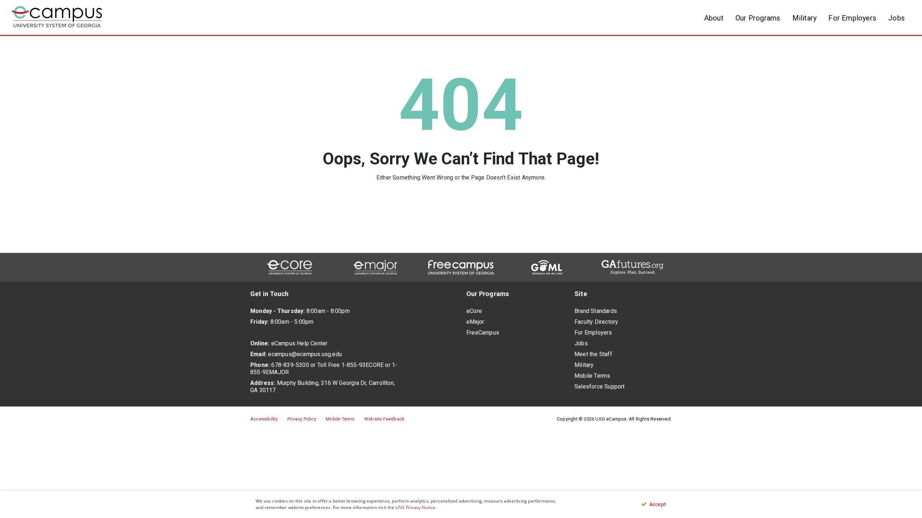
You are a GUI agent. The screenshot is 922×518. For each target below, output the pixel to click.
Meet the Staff (593, 354)
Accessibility (264, 419)
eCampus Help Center (299, 343)
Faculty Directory (596, 321)
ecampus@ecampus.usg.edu (305, 354)
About (714, 18)
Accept (657, 504)
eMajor (475, 321)
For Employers (852, 18)
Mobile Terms (592, 375)
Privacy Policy (301, 419)
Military (804, 18)
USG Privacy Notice (415, 507)
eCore (474, 311)
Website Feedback (384, 419)
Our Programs (757, 18)
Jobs (896, 18)
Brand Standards (595, 311)
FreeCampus (482, 332)
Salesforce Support (599, 386)
